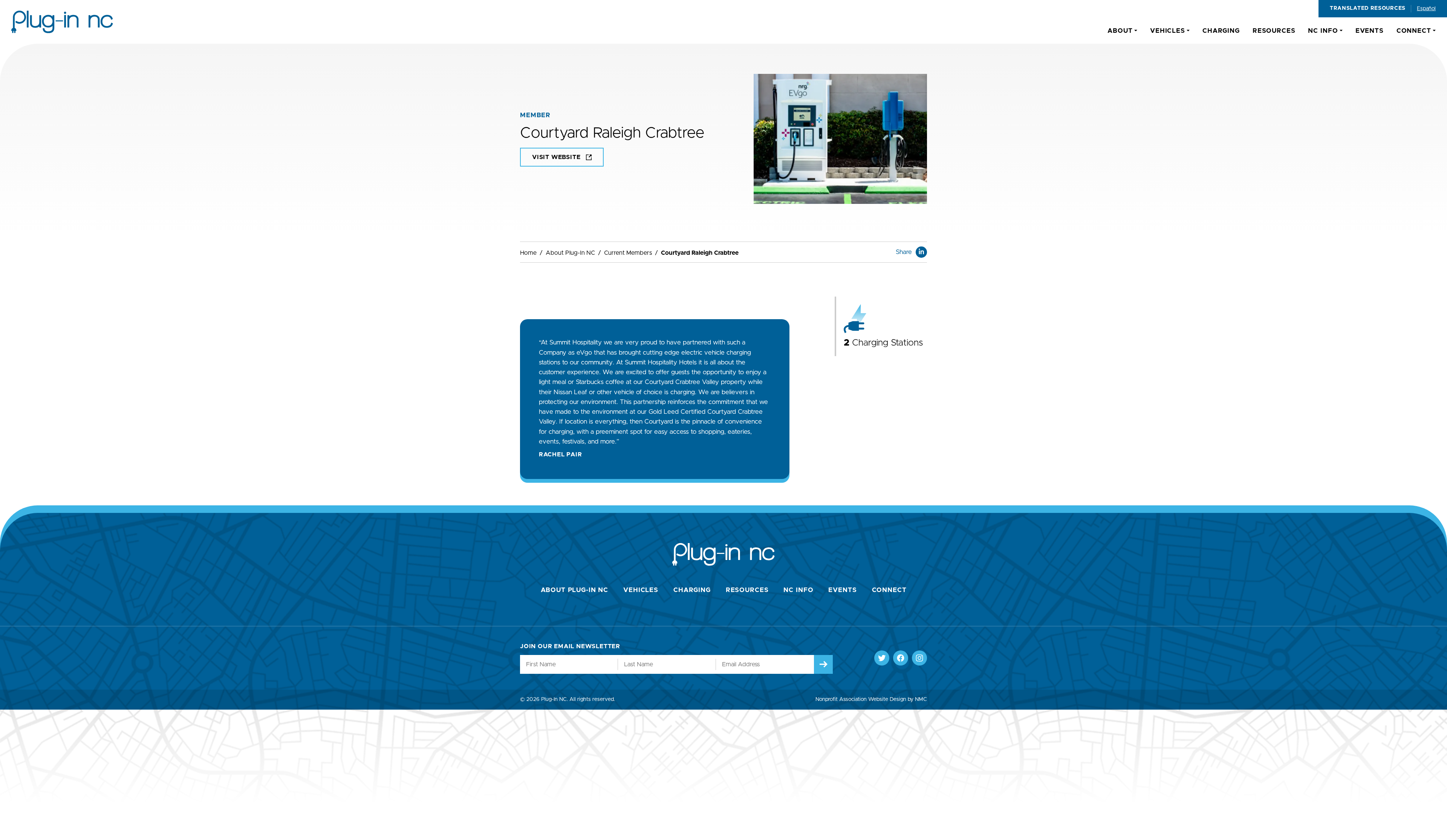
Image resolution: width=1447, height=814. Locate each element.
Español (1426, 8)
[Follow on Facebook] (900, 658)
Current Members (628, 253)
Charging (692, 590)
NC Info (798, 590)
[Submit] (823, 664)
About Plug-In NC (570, 253)
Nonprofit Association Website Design (860, 699)
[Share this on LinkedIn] (921, 252)
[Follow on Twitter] (881, 658)
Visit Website (556, 157)
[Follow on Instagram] (919, 658)
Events (842, 590)
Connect (889, 590)
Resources (747, 590)
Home (528, 253)
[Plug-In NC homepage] (62, 22)
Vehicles (640, 590)
